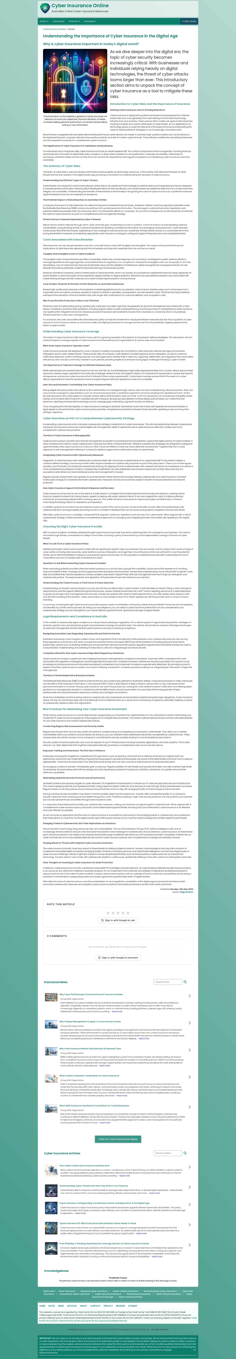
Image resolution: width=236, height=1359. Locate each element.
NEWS (61, 1305)
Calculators (59, 21)
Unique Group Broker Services (112, 1320)
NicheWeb (111, 1329)
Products (73, 21)
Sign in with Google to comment (120, 957)
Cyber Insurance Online (54, 29)
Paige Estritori (186, 892)
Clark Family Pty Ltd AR (69, 1320)
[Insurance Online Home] (45, 14)
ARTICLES (72, 1305)
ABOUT (83, 1305)
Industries (89, 21)
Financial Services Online (92, 1329)
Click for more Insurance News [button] (118, 1139)
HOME (42, 1305)
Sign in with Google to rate (120, 920)
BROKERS (120, 1305)
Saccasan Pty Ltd (89, 1320)
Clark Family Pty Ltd (139, 1329)
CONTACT (95, 1305)
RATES (51, 1305)
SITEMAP (132, 1305)
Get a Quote (190, 21)
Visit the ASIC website (182, 1349)
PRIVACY (108, 1305)
